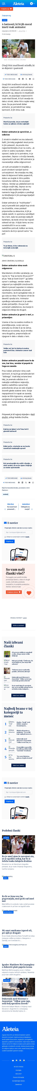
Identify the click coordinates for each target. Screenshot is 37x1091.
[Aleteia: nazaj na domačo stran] (18, 4)
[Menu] (6, 3)
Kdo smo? (19, 1074)
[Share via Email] (30, 79)
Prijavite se (9, 541)
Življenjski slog (6, 16)
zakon (5, 878)
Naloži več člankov (18, 695)
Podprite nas (5, 9)
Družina (6, 838)
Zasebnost (18, 1084)
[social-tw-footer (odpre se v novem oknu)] (20, 1061)
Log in (25, 618)
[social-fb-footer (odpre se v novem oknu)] (17, 1061)
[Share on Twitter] (26, 79)
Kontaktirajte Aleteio (18, 1081)
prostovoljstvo (8, 912)
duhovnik (6, 980)
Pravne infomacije (18, 1077)
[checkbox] (5, 537)
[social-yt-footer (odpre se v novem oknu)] (13, 1061)
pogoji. (27, 537)
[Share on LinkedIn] (23, 79)
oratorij (5, 494)
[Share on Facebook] (19, 79)
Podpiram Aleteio (12, 592)
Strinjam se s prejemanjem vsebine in (18, 537)
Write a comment (18, 625)
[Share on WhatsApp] (33, 79)
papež (6, 946)
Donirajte (18, 1070)
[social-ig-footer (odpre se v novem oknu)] (24, 1061)
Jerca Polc (22, 31)
